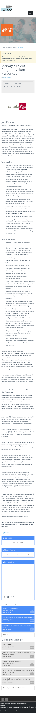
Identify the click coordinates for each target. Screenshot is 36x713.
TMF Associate (8, 646)
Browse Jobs (11, 48)
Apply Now (5, 533)
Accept (32, 707)
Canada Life (7, 77)
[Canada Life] (18, 107)
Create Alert (19, 543)
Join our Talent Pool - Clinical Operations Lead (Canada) (18, 654)
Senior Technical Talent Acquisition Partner (16, 681)
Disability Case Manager (10, 610)
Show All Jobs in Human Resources (14, 688)
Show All (5, 635)
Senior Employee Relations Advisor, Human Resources (18, 672)
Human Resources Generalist (11, 663)
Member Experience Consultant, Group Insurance (18, 619)
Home (4, 48)
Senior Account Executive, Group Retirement (16, 628)
